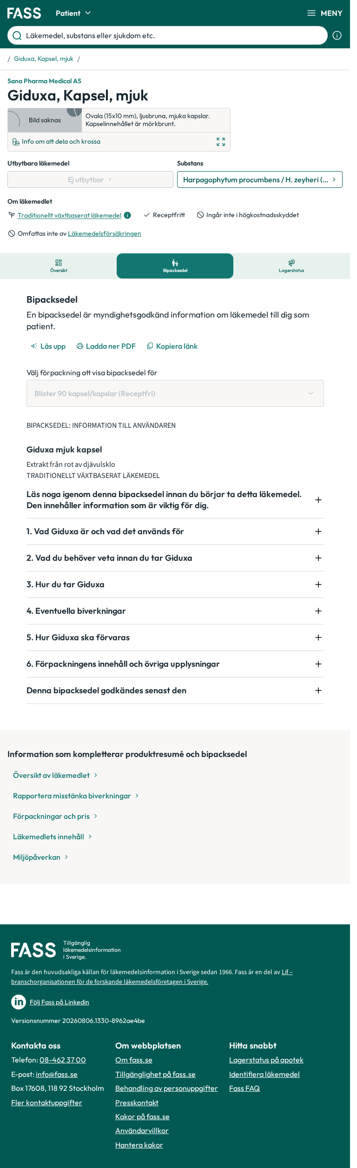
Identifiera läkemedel (264, 1074)
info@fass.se (57, 1074)
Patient (68, 13)
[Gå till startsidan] (24, 13)
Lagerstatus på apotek (266, 1059)
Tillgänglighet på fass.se (155, 1074)
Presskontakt (137, 1102)
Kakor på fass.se (142, 1116)
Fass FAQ (244, 1088)
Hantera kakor (139, 1144)
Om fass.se (133, 1059)
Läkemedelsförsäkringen (104, 233)
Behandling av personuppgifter (166, 1088)
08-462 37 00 (63, 1059)
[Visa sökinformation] (337, 35)
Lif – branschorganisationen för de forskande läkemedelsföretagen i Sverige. (152, 977)
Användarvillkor (142, 1130)
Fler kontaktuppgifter (46, 1102)
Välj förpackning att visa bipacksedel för (92, 372)
